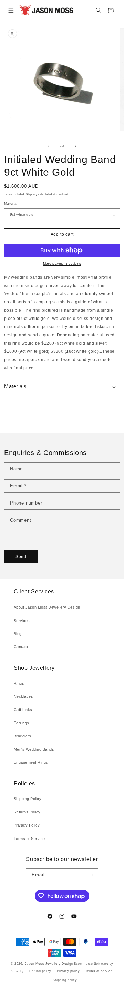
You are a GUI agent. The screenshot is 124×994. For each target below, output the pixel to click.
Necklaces (23, 696)
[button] (11, 10)
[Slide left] (48, 145)
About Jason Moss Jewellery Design (47, 607)
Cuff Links (23, 710)
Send (21, 556)
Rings (19, 683)
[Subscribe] (91, 874)
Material (11, 203)
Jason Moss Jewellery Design (49, 964)
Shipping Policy (27, 799)
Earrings (21, 723)
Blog (18, 634)
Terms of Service (29, 838)
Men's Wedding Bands (34, 749)
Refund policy (40, 971)
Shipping (31, 194)
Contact (21, 647)
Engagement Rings (31, 762)
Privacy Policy (27, 825)
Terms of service (99, 971)
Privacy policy (68, 971)
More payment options (62, 263)
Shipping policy (65, 980)
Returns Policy (27, 812)
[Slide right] (75, 145)
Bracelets (22, 736)
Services (22, 621)
